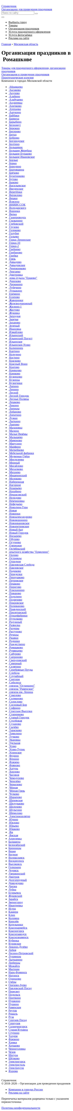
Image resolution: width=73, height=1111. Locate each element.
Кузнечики (15, 383)
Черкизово (15, 784)
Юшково (14, 829)
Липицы (14, 408)
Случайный (16, 676)
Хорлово (14, 771)
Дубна (12, 889)
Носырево (15, 535)
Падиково (15, 570)
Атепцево (15, 109)
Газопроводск (17, 217)
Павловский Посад (20, 988)
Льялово (14, 424)
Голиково (15, 230)
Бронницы (15, 848)
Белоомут (15, 125)
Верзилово (15, 195)
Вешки (13, 198)
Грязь (12, 258)
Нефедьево (15, 504)
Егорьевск (15, 892)
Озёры (12, 981)
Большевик (16, 147)
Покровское (16, 602)
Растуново (15, 631)
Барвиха (14, 118)
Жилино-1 (15, 306)
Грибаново (15, 252)
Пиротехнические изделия (17, 77)
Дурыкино (15, 290)
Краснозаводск (18, 934)
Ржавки (13, 637)
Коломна (14, 918)
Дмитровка (16, 274)
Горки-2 (14, 246)
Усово (12, 746)
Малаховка (15, 427)
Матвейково (16, 449)
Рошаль (13, 1013)
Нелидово (15, 497)
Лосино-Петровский (21, 953)
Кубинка (14, 940)
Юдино (13, 819)
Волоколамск (16, 857)
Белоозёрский (17, 844)
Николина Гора (18, 507)
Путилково (16, 618)
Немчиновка (16, 500)
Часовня (14, 774)
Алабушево (16, 99)
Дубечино (15, 287)
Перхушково (16, 577)
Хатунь (13, 768)
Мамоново (15, 440)
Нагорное (15, 484)
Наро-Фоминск (18, 972)
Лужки (13, 418)
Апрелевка (15, 838)
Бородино (15, 166)
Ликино (14, 405)
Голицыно (15, 867)
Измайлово (16, 332)
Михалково (16, 469)
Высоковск (15, 864)
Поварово (15, 593)
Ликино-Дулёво (18, 946)
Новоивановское (19, 523)
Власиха (14, 201)
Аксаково (15, 89)
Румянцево (16, 650)
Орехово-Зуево (18, 985)
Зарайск (13, 899)
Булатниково (17, 175)
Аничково (15, 105)
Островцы (15, 558)
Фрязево (14, 762)
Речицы (14, 634)
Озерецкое (15, 545)
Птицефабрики (18, 615)
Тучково (14, 736)
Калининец (16, 348)
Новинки (14, 513)
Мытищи (14, 969)
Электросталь (17, 1064)
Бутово (13, 179)
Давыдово (15, 262)
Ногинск (14, 975)
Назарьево (15, 488)
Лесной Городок (19, 395)
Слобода (14, 672)
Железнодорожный (20, 303)
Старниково (16, 714)
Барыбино (15, 121)
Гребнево (14, 249)
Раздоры (14, 628)
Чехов (12, 1051)
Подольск (14, 994)
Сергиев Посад (18, 1020)
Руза (11, 1016)
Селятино (15, 666)
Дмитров (14, 876)
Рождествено (17, 644)
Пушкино (14, 1001)
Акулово (14, 93)
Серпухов (14, 1023)
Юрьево (14, 825)
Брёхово (14, 172)
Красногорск (16, 930)
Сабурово (15, 653)
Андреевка (15, 102)
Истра (12, 908)
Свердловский (18, 660)
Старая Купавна (18, 1029)
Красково (15, 360)
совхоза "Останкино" (22, 685)
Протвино (15, 997)
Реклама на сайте (19, 1092)
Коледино (15, 354)
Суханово (15, 723)
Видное (13, 854)
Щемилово (15, 813)
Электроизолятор (19, 816)
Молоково (15, 478)
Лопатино (15, 414)
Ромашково (16, 647)
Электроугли (16, 1067)
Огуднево (15, 542)
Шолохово (15, 806)
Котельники (16, 924)
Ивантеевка (16, 905)
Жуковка (14, 312)
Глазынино (16, 220)
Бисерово (15, 131)
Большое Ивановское (22, 156)
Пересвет (14, 991)
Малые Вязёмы (18, 434)
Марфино (15, 446)
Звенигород (16, 902)
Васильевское (17, 185)
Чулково (14, 793)
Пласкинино (16, 590)
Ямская (13, 835)
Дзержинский (17, 873)
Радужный (15, 621)
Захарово (14, 322)
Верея (12, 851)
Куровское (15, 943)
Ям (11, 832)
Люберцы (14, 962)
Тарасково (15, 730)
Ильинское (15, 341)
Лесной (13, 392)
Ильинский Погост (20, 338)
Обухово (14, 539)
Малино (14, 430)
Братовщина (16, 169)
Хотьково (14, 1045)
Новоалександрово (20, 516)
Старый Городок (19, 717)
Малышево (16, 437)
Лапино (14, 386)
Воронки (14, 211)
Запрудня (14, 316)
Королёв (14, 921)
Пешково (14, 583)
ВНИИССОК (17, 204)
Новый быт (16, 529)
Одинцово (15, 978)
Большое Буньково (20, 153)
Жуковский (15, 895)
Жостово (14, 309)
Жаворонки (16, 300)
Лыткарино (15, 959)
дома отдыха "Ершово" (23, 277)
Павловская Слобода (21, 564)
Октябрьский (17, 548)
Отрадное (15, 561)
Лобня (12, 950)
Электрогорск (17, 1061)
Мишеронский (18, 475)
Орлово (13, 555)
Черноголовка (17, 1048)
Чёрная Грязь (17, 790)
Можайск (14, 965)
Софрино (14, 707)
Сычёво (14, 727)
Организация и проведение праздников (25, 74)
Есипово (14, 297)
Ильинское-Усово (19, 344)
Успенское (15, 752)
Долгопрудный (18, 879)
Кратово (14, 367)
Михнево (14, 472)
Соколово (15, 695)
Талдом (13, 1036)
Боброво (14, 137)
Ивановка (15, 328)
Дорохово (15, 281)
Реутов (13, 1010)
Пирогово (15, 586)
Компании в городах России (26, 1089)
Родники (14, 641)
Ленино (14, 389)
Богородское (16, 140)
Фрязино (14, 1039)
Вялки (13, 214)
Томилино (15, 733)
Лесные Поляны (19, 398)
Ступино (14, 1032)
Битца (12, 134)
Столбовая (15, 720)
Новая (13, 510)
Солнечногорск (18, 1026)
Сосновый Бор (18, 704)
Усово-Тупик (17, 749)
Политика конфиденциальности (20, 1107)
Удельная (14, 743)
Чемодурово (16, 778)
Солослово (15, 701)
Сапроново (16, 656)
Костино (14, 357)
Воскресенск (16, 860)
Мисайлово (16, 465)
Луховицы (15, 956)
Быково (13, 182)
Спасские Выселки (20, 711)
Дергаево (14, 271)
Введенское (16, 188)
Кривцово (15, 370)
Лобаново (15, 411)
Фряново (14, 765)
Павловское (16, 567)
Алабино (14, 96)
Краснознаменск (19, 937)
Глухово (14, 226)
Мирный (14, 462)
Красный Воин (18, 363)
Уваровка (14, 739)
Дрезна (13, 886)
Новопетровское (19, 526)
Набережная (16, 481)
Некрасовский (18, 494)
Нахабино (15, 491)
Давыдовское (17, 265)
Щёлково (14, 1058)
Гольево (14, 236)
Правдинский (17, 609)
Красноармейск (18, 927)
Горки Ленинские (20, 239)
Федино (14, 755)
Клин (12, 915)
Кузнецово (15, 376)
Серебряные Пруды (21, 669)
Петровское (16, 580)
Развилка (14, 625)
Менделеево (16, 459)
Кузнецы (14, 379)
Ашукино (15, 112)
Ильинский (16, 335)
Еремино (14, 293)
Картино (14, 351)
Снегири (14, 679)
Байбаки (14, 115)
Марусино (15, 443)
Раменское (15, 1007)
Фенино (14, 758)
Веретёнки (15, 191)
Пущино (14, 1004)
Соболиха (15, 682)
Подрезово (15, 599)
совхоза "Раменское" (21, 688)
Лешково (14, 402)
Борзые (13, 160)
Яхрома (13, 1071)
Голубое (14, 233)
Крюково (14, 373)
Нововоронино (18, 520)
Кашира (13, 911)
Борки (13, 163)
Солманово (16, 698)
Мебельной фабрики (21, 453)
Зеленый (14, 325)
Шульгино (15, 809)
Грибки (13, 255)
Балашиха (14, 841)
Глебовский (16, 223)
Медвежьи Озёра (19, 456)
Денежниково (17, 268)
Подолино (15, 596)
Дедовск (14, 870)
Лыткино (14, 421)
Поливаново (16, 606)
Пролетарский (18, 612)
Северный (15, 663)
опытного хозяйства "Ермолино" (29, 551)
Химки (13, 1042)
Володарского (17, 207)
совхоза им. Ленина (21, 692)
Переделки (15, 574)
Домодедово (16, 883)
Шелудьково (16, 803)
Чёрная (13, 787)
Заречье (13, 319)
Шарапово (15, 797)
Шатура (13, 1055)
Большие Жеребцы (20, 150)
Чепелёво (15, 781)
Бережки (14, 128)
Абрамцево (16, 86)
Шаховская (16, 800)
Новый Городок (18, 532)
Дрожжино (16, 284)
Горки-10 (14, 242)
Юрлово (14, 822)
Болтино (14, 144)
